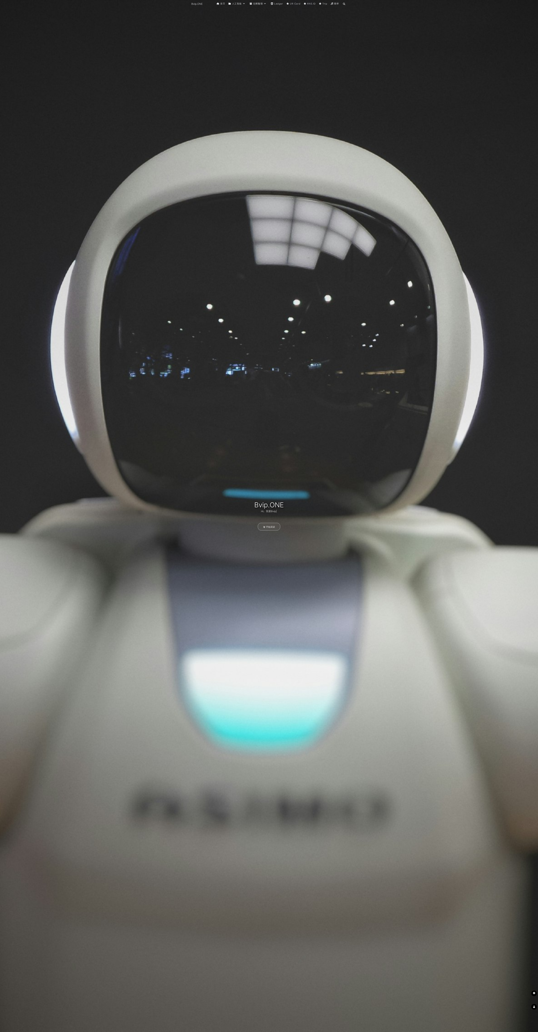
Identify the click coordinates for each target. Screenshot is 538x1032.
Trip (324, 3)
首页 (222, 3)
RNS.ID (311, 3)
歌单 (336, 3)
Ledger (278, 3)
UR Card (295, 3)
